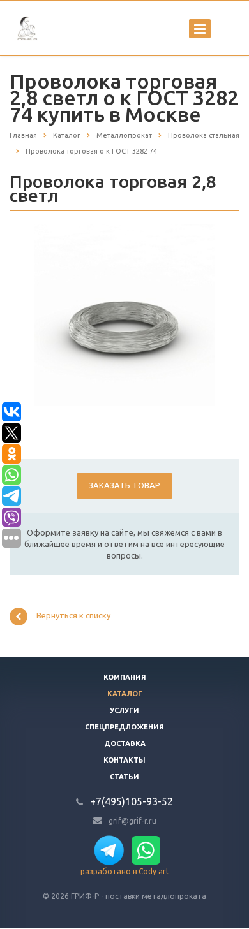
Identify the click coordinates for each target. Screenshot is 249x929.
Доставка (125, 743)
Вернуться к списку (73, 615)
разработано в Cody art (124, 871)
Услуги (124, 710)
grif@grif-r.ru (132, 820)
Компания (124, 677)
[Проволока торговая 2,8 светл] (124, 314)
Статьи (124, 776)
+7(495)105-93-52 (131, 801)
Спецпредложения (124, 727)
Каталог (124, 694)
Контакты (124, 760)
